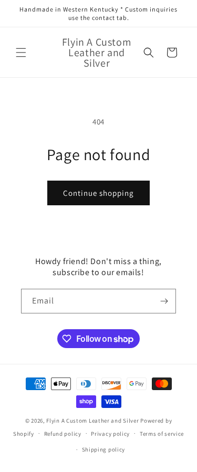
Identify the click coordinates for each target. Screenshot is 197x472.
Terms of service (162, 433)
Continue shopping (98, 193)
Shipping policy (104, 449)
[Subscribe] (163, 301)
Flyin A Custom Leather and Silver (92, 420)
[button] (21, 52)
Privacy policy (110, 433)
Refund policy (62, 433)
